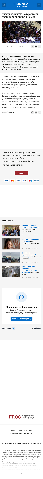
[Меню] (39, 5)
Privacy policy (35, 443)
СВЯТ (3, 46)
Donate (21, 173)
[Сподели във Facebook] (36, 46)
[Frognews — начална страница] (21, 417)
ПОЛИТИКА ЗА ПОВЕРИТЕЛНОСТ (21, 434)
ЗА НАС (13, 430)
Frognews (10, 112)
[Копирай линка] (32, 46)
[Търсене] (4, 5)
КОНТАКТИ (21, 430)
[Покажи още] (21, 473)
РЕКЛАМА (29, 430)
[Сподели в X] (39, 46)
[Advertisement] (21, 373)
